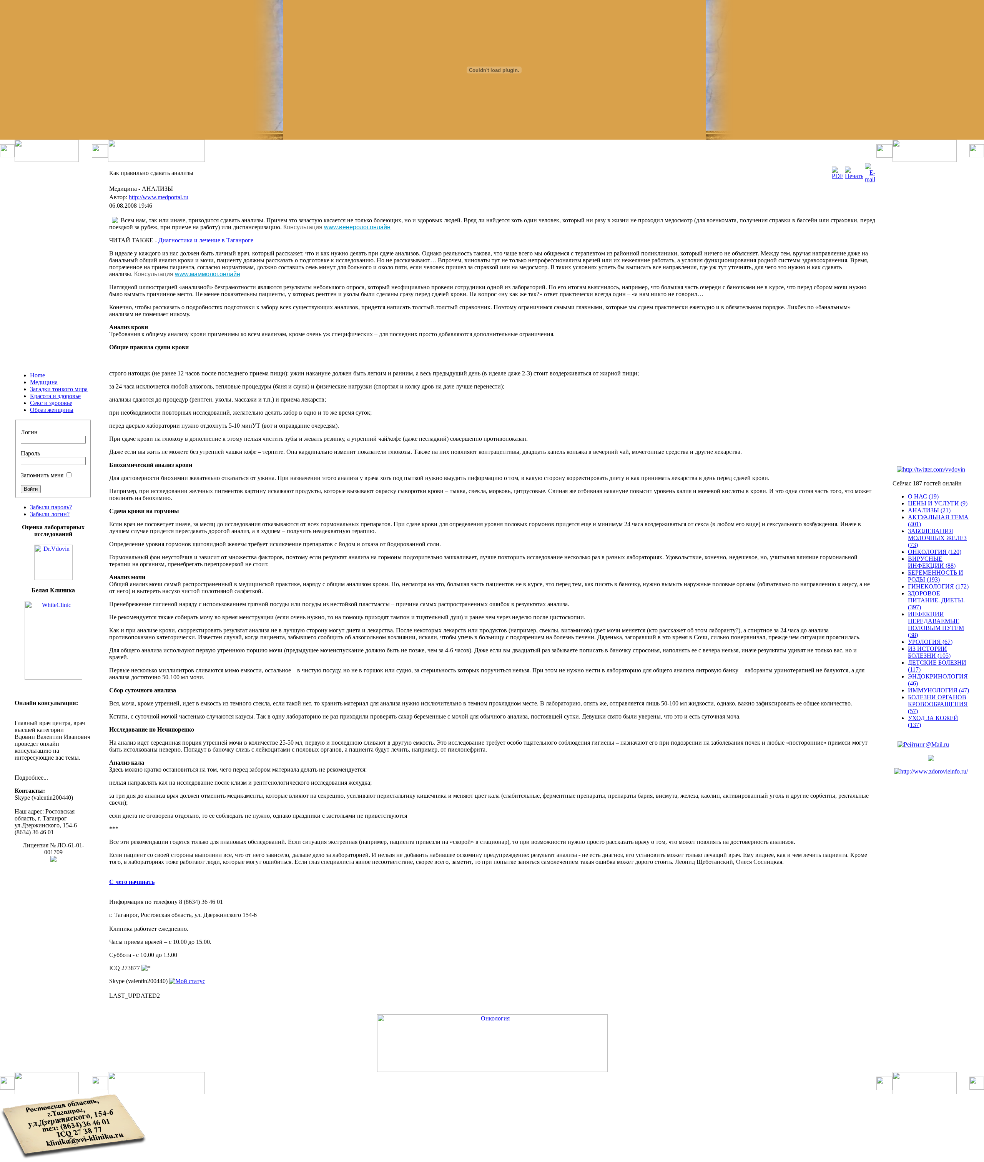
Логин (29, 432)
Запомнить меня (42, 475)
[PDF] (837, 176)
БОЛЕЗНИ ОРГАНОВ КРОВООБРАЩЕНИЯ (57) (938, 704)
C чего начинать (132, 882)
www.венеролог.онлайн (357, 227)
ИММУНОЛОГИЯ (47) (938, 690)
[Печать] (854, 176)
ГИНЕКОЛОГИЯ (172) (938, 586)
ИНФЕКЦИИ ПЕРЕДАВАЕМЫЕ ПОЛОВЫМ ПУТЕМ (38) (936, 624)
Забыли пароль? (51, 507)
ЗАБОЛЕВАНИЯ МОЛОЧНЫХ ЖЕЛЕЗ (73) (937, 538)
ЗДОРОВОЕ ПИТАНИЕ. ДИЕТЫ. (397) (936, 600)
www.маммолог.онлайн (207, 274)
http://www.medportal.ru (158, 197)
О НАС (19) (923, 496)
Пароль (30, 453)
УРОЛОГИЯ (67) (930, 642)
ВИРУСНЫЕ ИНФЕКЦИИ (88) (932, 562)
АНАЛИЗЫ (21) (929, 510)
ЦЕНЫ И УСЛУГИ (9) (937, 503)
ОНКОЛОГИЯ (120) (934, 551)
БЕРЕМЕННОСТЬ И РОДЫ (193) (935, 576)
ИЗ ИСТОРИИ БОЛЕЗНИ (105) (929, 652)
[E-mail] (870, 179)
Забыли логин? (50, 514)
